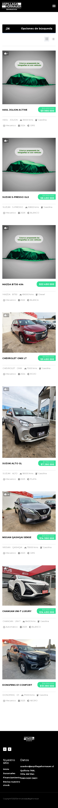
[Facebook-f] (9, 749)
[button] (53, 6)
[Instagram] (4, 749)
